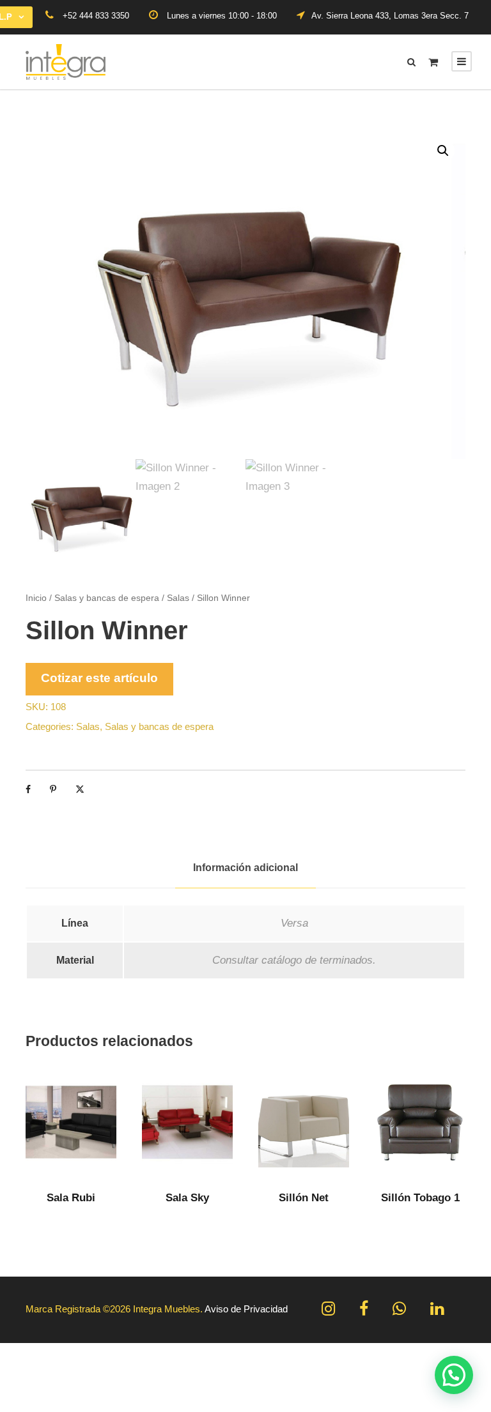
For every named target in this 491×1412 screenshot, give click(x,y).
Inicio (36, 598)
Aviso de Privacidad (246, 1308)
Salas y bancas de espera (106, 598)
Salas (178, 598)
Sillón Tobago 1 (420, 1198)
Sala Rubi (71, 1198)
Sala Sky (187, 1198)
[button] (443, 150)
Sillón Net (304, 1198)
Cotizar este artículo (99, 678)
